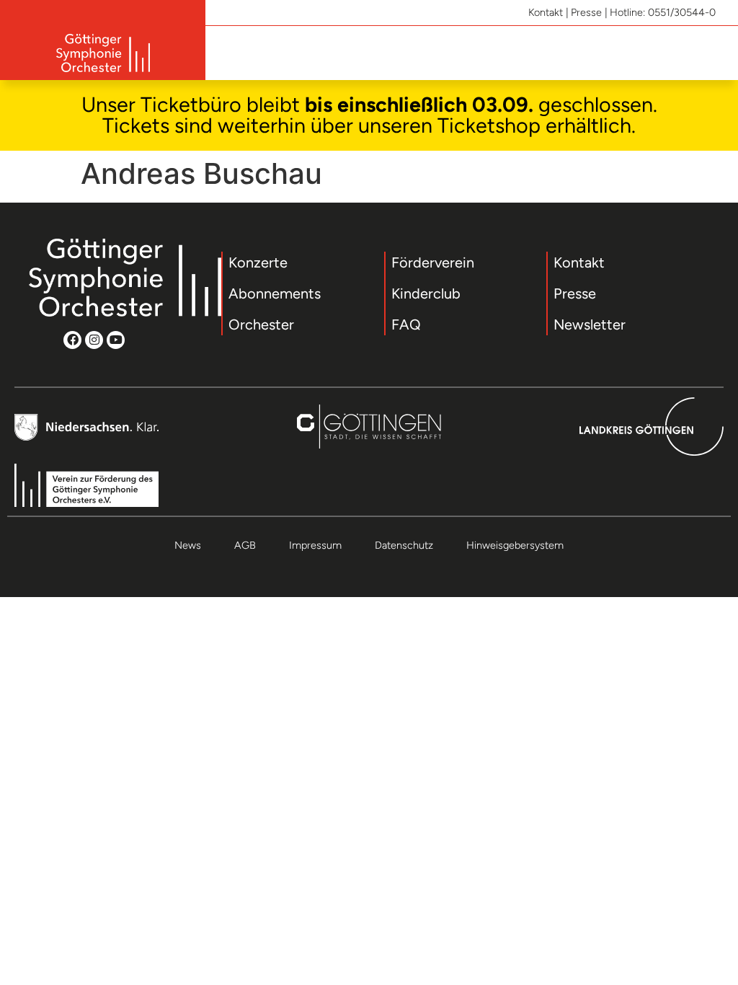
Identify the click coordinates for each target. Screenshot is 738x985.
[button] (710, 53)
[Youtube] (116, 340)
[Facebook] (72, 340)
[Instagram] (94, 340)
